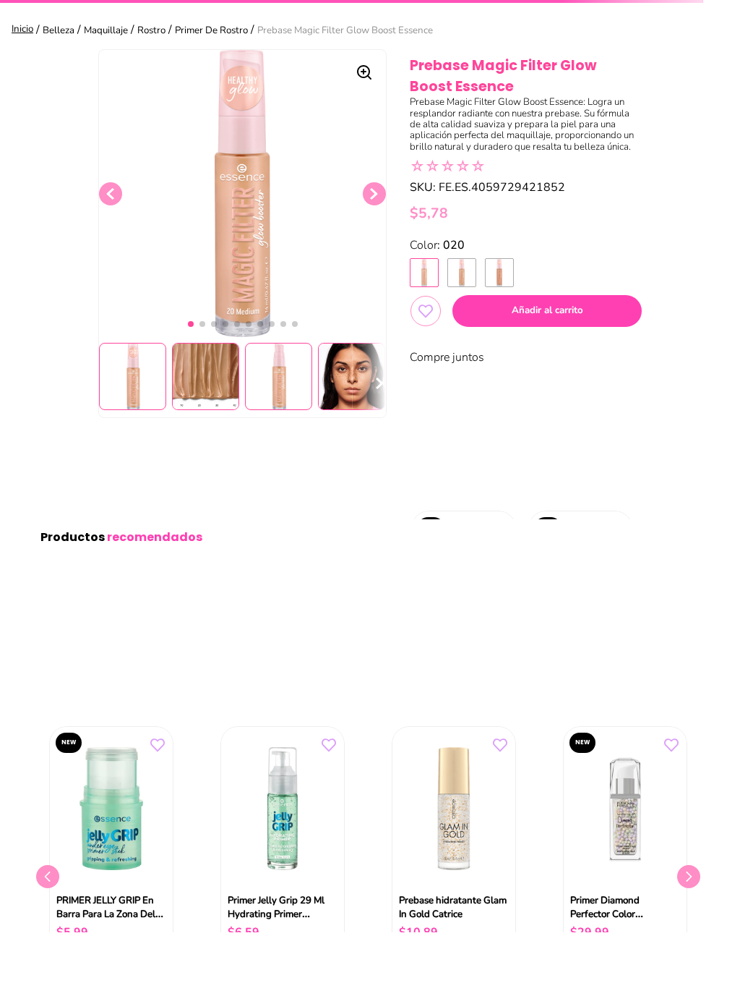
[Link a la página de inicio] (24, 30)
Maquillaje (106, 30)
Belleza (58, 30)
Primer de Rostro (211, 30)
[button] (424, 272)
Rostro (151, 30)
